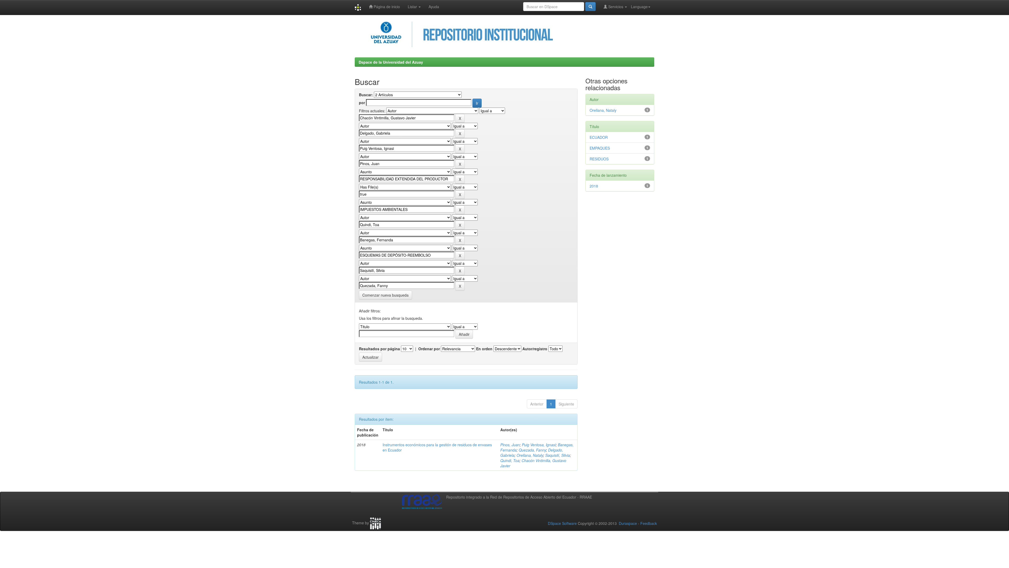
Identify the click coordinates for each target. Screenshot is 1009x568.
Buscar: (366, 94)
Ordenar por (429, 348)
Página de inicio (386, 6)
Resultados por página (379, 348)
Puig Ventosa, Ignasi (539, 444)
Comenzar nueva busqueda (385, 295)
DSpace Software (562, 523)
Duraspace (628, 523)
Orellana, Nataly (530, 455)
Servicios (615, 6)
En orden (484, 348)
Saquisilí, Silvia (557, 455)
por (362, 102)
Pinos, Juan (510, 444)
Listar (413, 6)
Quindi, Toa (509, 460)
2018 (594, 186)
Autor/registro (534, 348)
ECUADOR (599, 137)
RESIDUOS (599, 158)
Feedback (648, 523)
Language (639, 6)
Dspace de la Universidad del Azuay (391, 62)
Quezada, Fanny (532, 450)
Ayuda (434, 6)
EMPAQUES (600, 148)
